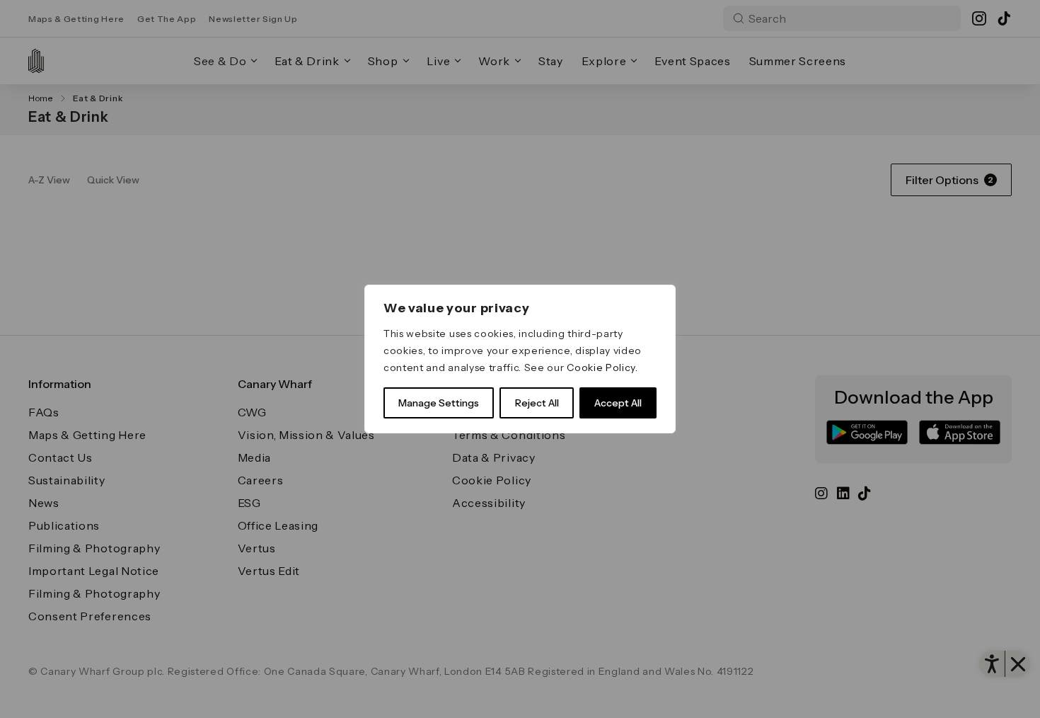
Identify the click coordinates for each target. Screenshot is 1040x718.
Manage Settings (438, 403)
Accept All (618, 403)
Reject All (537, 403)
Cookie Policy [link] (601, 367)
